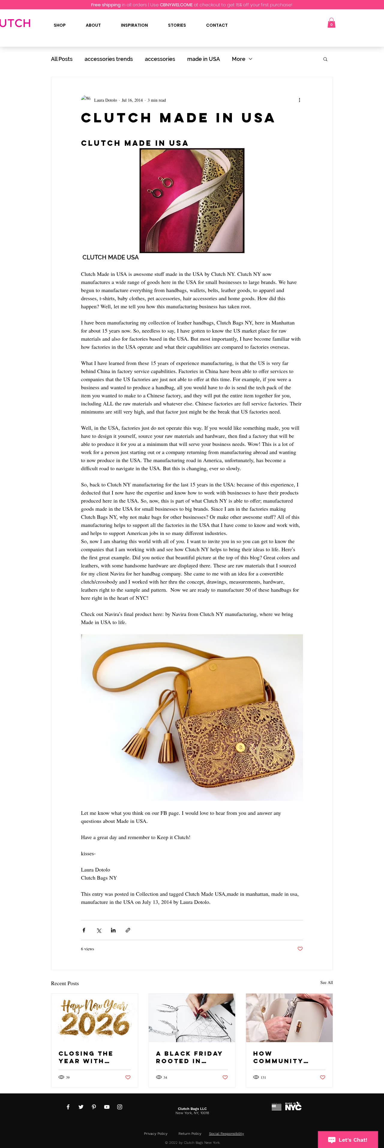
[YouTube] (107, 1107)
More (238, 59)
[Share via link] (128, 930)
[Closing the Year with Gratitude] (94, 1018)
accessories (160, 59)
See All (326, 982)
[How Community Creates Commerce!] (289, 1018)
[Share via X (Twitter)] (98, 930)
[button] (331, 23)
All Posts (62, 59)
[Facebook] (68, 1107)
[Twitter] (81, 1107)
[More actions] (299, 99)
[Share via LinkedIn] (113, 930)
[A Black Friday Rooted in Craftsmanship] (192, 1018)
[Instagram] (119, 1107)
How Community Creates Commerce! (278, 1057)
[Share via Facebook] (84, 930)
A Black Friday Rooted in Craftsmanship (190, 1057)
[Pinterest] (94, 1107)
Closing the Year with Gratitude (86, 1057)
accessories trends (109, 59)
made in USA (203, 59)
